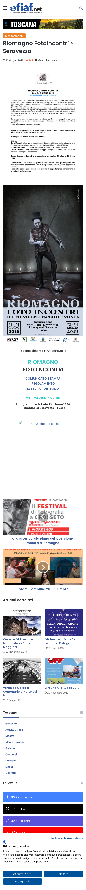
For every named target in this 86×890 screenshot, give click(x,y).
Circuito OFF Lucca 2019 (62, 688)
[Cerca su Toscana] (81, 9)
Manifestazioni (14, 35)
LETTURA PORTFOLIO (43, 388)
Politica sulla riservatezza (66, 838)
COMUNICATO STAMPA (43, 378)
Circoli (9, 766)
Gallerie (10, 748)
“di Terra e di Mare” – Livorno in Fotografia (60, 641)
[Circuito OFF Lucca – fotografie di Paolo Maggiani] (22, 622)
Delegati (10, 760)
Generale (11, 723)
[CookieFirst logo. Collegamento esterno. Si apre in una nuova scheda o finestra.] (4, 842)
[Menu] (5, 9)
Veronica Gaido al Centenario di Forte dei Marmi (20, 691)
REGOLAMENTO (43, 383)
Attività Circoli (14, 729)
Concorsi (11, 754)
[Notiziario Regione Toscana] (26, 8)
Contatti (10, 772)
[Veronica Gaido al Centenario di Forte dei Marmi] (22, 671)
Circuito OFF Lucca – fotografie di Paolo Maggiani (18, 643)
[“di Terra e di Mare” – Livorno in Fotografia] (64, 622)
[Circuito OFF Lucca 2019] (64, 671)
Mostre (9, 735)
